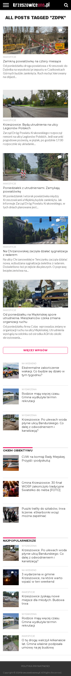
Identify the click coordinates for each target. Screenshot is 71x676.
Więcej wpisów (35, 350)
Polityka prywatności (35, 666)
